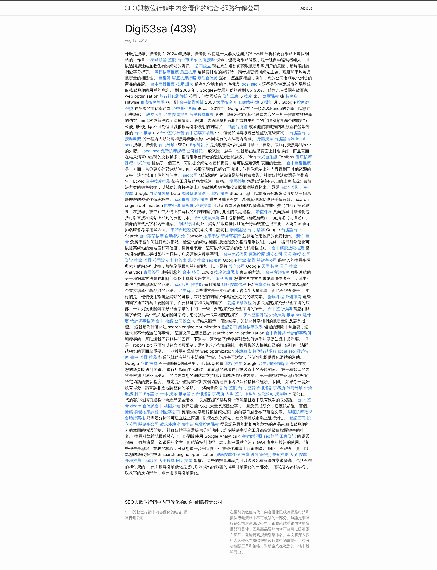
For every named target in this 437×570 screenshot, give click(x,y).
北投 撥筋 (219, 193)
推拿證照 (187, 393)
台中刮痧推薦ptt (274, 363)
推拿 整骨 (143, 260)
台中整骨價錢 (280, 308)
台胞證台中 (291, 229)
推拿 (291, 314)
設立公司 (154, 114)
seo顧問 (271, 436)
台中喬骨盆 (276, 332)
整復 (172, 59)
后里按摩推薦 (201, 114)
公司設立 (203, 65)
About (306, 8)
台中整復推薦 (299, 162)
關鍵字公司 (267, 260)
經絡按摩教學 (250, 326)
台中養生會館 (184, 108)
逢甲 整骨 (224, 278)
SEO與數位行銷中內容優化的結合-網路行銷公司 (192, 8)
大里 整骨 (234, 393)
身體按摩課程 (146, 411)
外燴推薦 (293, 296)
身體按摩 (265, 138)
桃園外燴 (237, 181)
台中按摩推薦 (158, 181)
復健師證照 (261, 454)
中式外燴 (142, 162)
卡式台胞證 (267, 156)
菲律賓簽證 (231, 235)
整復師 (165, 77)
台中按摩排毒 (176, 114)
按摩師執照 (198, 144)
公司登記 (194, 150)
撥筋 (268, 102)
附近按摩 (207, 59)
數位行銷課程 (264, 351)
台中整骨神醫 (191, 102)
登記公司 (229, 326)
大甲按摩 (167, 460)
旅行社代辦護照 (174, 96)
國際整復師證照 (195, 193)
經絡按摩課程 (234, 284)
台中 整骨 (191, 272)
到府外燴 (295, 387)
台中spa (186, 290)
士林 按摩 (168, 393)
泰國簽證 (158, 59)
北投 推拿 (196, 260)
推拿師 (197, 284)
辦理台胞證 (208, 77)
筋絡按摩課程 (239, 302)
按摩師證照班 (226, 272)
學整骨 (188, 205)
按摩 (248, 96)
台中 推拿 (143, 132)
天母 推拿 (288, 266)
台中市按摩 (187, 59)
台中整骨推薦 (162, 84)
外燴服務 (243, 351)
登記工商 (231, 96)
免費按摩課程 (173, 150)
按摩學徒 (211, 235)
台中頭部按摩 (151, 235)
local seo (249, 84)
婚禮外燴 (264, 211)
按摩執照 (133, 138)
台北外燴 (167, 144)
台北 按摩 (149, 363)
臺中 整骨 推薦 (143, 357)
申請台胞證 (237, 126)
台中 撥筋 (164, 320)
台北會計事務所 (271, 387)
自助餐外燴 (249, 102)
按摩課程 (262, 284)
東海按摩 (257, 254)
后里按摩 (188, 71)
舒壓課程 (271, 96)
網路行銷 (187, 223)
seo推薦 (182, 199)
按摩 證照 (184, 84)
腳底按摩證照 (184, 77)
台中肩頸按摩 (277, 272)
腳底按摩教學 (152, 102)
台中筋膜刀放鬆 (200, 132)
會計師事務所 (142, 320)
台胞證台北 (299, 132)
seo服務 (214, 260)
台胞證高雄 (284, 138)
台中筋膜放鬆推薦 (288, 247)
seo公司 (190, 175)
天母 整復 (292, 254)
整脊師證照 (252, 436)
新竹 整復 (228, 387)
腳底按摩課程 (228, 454)
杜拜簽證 (178, 260)
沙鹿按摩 (203, 205)
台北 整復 (290, 187)
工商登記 (288, 436)
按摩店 (292, 96)
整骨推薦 (280, 454)
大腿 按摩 (298, 454)
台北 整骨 (247, 387)
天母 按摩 (270, 266)
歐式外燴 (172, 205)
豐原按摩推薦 (167, 71)
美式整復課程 (256, 314)
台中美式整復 (235, 254)
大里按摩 (224, 102)
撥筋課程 (276, 296)
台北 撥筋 (256, 229)
